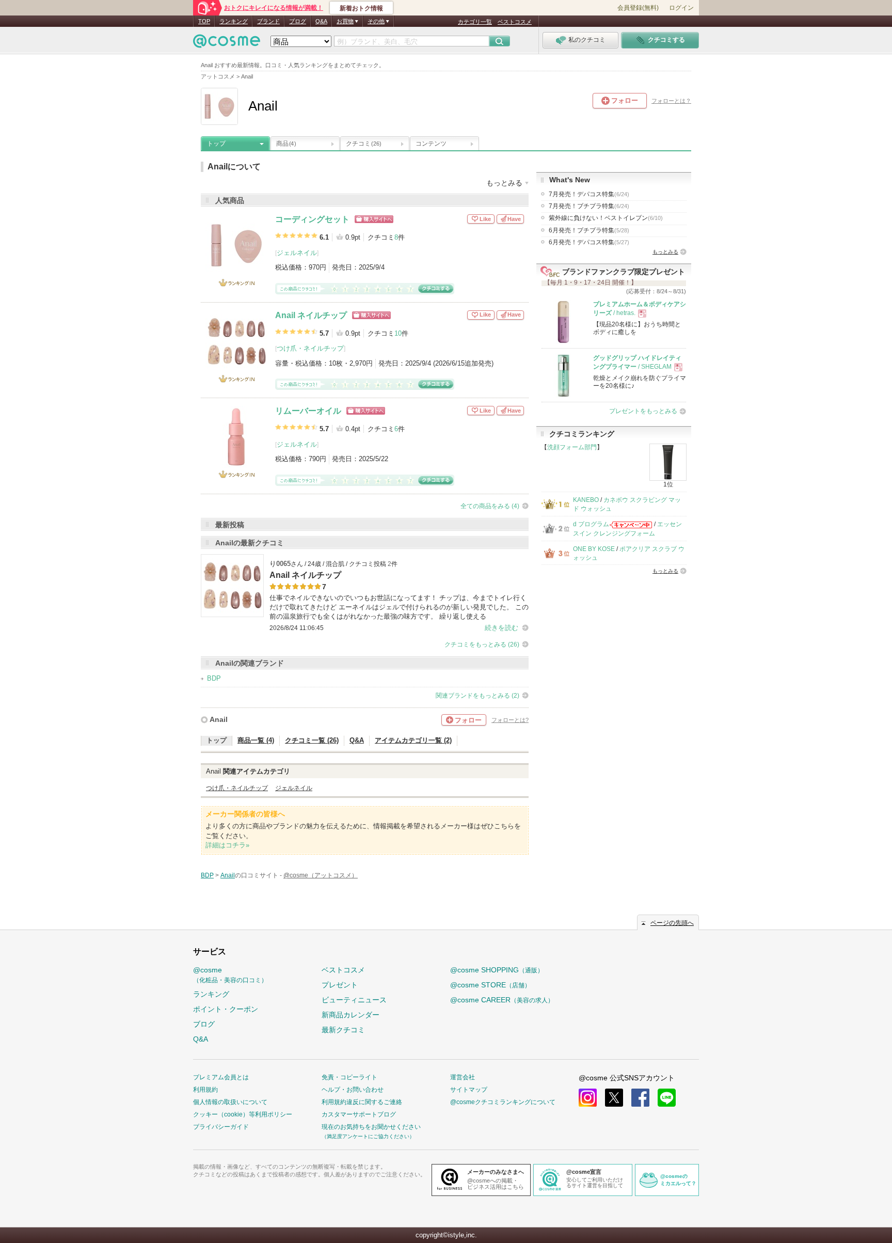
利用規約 (205, 1089)
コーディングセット (312, 219)
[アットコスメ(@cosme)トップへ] (226, 44)
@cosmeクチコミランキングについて (502, 1102)
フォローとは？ (671, 101)
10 (398, 333)
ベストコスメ (515, 22)
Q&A (321, 21)
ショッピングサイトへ (374, 219)
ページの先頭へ (672, 922)
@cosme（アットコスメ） (320, 875)
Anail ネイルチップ (311, 315)
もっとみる (665, 252)
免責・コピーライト (349, 1077)
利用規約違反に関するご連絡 (362, 1102)
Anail (219, 719)
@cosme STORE (490, 985)
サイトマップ (468, 1089)
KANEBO (586, 500)
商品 (286, 143)
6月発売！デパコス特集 (589, 242)
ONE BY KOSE (594, 549)
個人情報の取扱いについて (230, 1102)
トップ (216, 143)
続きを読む (501, 628)
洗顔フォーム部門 (572, 447)
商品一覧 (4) (255, 740)
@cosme (230, 975)
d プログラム (591, 524)
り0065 (280, 564)
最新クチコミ (343, 1030)
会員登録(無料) (638, 7)
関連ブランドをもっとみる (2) (477, 695)
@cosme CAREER (502, 1000)
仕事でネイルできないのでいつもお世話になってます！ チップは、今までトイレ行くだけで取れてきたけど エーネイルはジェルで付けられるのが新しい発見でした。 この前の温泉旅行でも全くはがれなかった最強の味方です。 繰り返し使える (399, 607)
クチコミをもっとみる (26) (481, 644)
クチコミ (363, 143)
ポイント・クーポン (225, 1009)
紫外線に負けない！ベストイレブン (606, 218)
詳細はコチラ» (227, 845)
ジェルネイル (297, 253)
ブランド (268, 21)
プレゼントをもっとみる (643, 411)
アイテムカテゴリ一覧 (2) (413, 740)
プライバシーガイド (221, 1126)
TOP (204, 21)
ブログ (297, 21)
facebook (640, 1098)
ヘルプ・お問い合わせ (353, 1089)
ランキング (233, 21)
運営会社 (462, 1077)
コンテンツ (431, 143)
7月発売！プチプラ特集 (589, 206)
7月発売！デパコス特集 (589, 194)
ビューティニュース (354, 1000)
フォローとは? (510, 720)
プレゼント (340, 985)
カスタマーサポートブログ (359, 1114)
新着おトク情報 (361, 8)
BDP (214, 678)
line (667, 1098)
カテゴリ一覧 (475, 22)
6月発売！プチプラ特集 (589, 230)
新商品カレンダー (350, 1015)
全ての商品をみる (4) (489, 506)
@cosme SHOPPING (497, 970)
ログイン (681, 7)
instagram (588, 1098)
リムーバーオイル (308, 410)
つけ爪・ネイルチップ (310, 348)
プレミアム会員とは (221, 1077)
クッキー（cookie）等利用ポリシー (242, 1114)
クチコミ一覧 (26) (312, 740)
